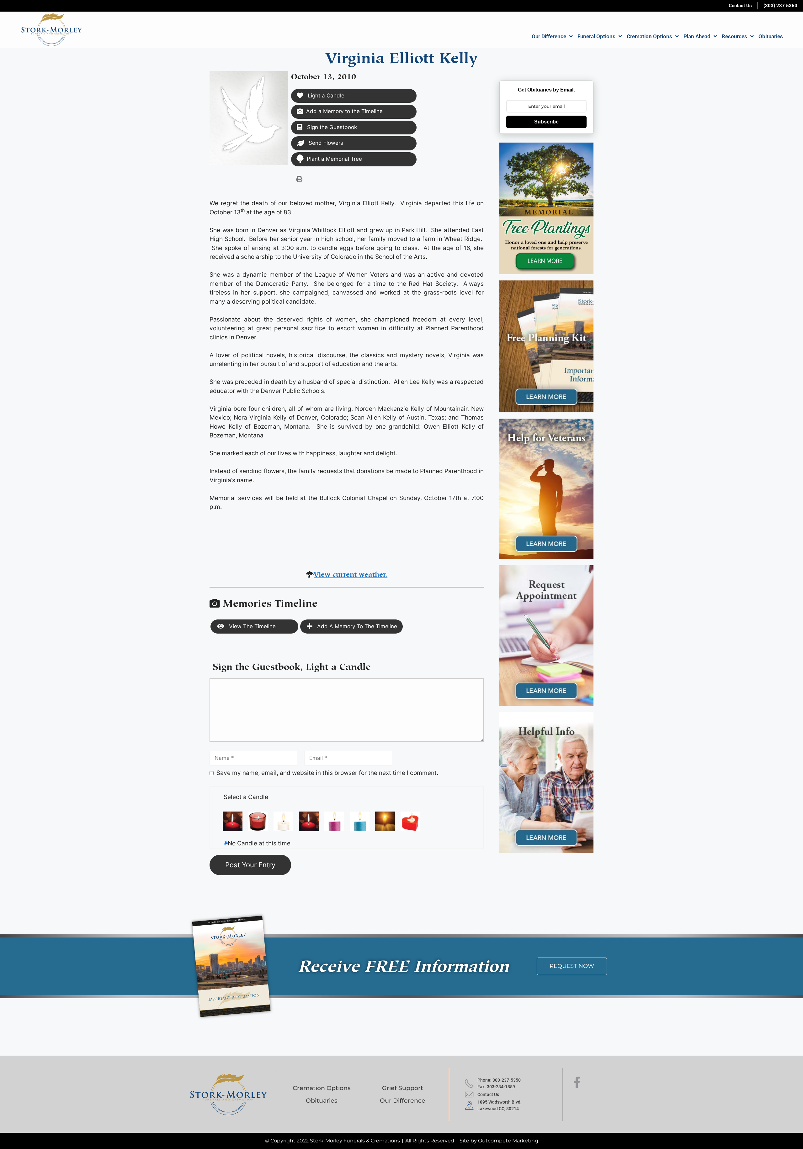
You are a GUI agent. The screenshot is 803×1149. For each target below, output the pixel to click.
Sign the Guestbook (331, 127)
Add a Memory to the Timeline (344, 111)
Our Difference (549, 36)
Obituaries (770, 36)
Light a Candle (325, 95)
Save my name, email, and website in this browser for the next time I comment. (327, 772)
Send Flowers (325, 143)
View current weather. (350, 573)
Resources (734, 36)
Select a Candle (246, 797)
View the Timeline (251, 626)
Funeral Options (596, 36)
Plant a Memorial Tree (334, 159)
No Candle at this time (259, 843)
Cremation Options (649, 36)
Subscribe (546, 121)
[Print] (299, 179)
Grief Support (402, 1088)
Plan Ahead (696, 36)
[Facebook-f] (577, 1082)
